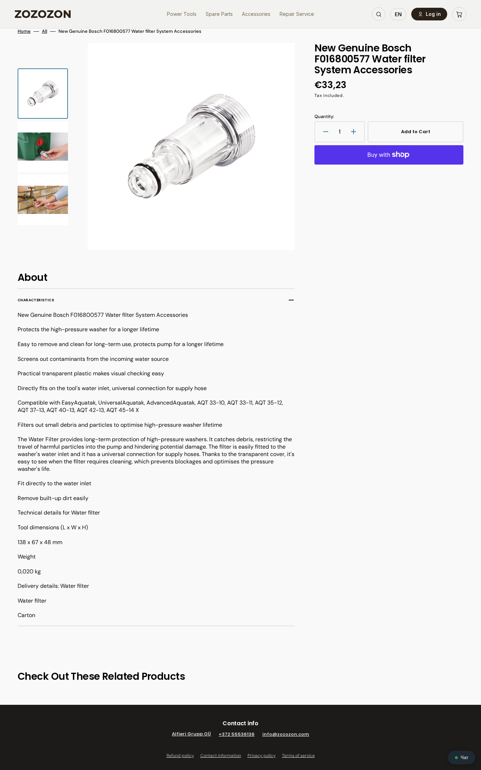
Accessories (256, 14)
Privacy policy (262, 755)
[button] (459, 14)
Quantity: (324, 116)
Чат (464, 757)
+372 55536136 (237, 734)
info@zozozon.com (285, 734)
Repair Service (297, 14)
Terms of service (298, 755)
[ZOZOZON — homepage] (43, 14)
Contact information (220, 755)
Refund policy (180, 755)
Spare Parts (219, 14)
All (44, 31)
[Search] (378, 14)
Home (24, 31)
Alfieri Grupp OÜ (191, 734)
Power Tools (181, 14)
